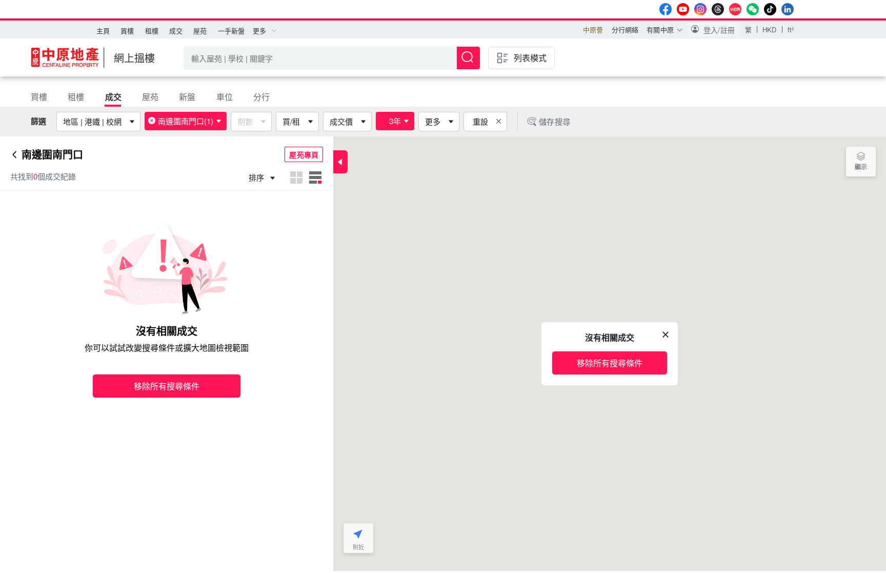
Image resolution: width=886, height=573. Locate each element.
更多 (432, 121)
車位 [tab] (224, 97)
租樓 (151, 30)
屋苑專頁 (303, 154)
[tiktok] (770, 9)
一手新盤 (231, 30)
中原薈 (593, 29)
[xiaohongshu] (735, 9)
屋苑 (200, 30)
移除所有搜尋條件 (166, 386)
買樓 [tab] (39, 97)
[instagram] (700, 9)
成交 (176, 30)
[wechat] (753, 9)
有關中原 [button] (660, 29)
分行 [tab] (261, 97)
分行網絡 (625, 29)
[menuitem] (103, 30)
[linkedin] (787, 9)
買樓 (127, 30)
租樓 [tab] (76, 97)
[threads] (718, 9)
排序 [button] (257, 177)
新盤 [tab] (187, 97)
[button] (714, 30)
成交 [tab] (113, 97)
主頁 (103, 30)
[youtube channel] (683, 9)
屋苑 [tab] (150, 97)
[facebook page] (665, 9)
